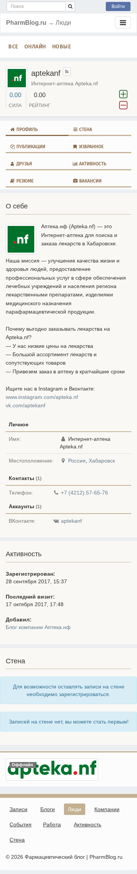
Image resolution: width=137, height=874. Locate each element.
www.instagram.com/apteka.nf (42, 397)
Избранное (91, 146)
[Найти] (70, 6)
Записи (18, 809)
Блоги (47, 809)
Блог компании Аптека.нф (38, 627)
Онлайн (35, 46)
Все (13, 46)
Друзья (23, 163)
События (21, 824)
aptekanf (71, 521)
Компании (106, 809)
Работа (52, 824)
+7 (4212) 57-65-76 (84, 493)
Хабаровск (102, 461)
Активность (92, 163)
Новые (61, 46)
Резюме (24, 181)
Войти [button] (118, 6)
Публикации (30, 146)
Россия (77, 461)
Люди (74, 809)
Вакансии (90, 181)
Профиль (26, 129)
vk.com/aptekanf (25, 405)
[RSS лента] (67, 71)
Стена (85, 129)
